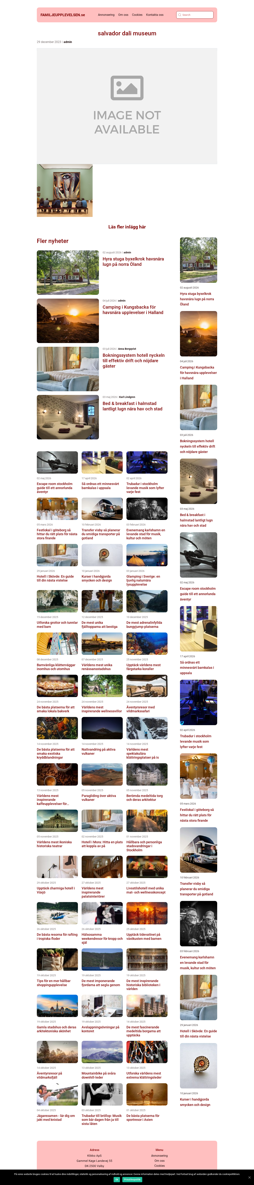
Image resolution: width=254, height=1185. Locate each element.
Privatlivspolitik (132, 1179)
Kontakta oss (154, 15)
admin (68, 42)
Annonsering (106, 15)
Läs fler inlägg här (127, 227)
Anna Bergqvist (127, 348)
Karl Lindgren (127, 396)
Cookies (137, 15)
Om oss (123, 15)
